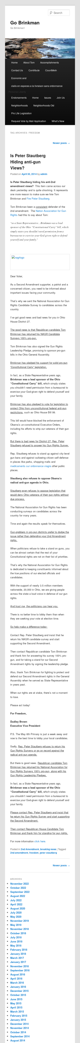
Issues (47, 97)
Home (14, 62)
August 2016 (17, 974)
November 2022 (19, 883)
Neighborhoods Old (43, 105)
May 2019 (15, 925)
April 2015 (16, 1007)
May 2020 (15, 916)
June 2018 (16, 941)
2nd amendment (19, 852)
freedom (34, 852)
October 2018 (18, 933)
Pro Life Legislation (21, 113)
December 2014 (19, 1024)
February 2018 (18, 949)
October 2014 (18, 1032)
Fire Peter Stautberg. (38, 198)
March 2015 (17, 1011)
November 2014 (19, 1028)
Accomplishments (49, 62)
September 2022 (20, 892)
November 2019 (19, 921)
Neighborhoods (19, 105)
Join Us (61, 97)
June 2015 (16, 999)
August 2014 (17, 1040)
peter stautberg (48, 852)
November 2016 (19, 966)
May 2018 (15, 945)
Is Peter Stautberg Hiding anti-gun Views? (28, 161)
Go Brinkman (25, 22)
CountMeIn (51, 70)
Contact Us (17, 70)
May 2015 (15, 1003)
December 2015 (19, 991)
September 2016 (20, 970)
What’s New (58, 121)
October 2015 (18, 995)
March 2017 (17, 958)
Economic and (18, 78)
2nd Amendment (30, 849)
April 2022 (16, 904)
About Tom (29, 62)
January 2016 (18, 987)
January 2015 (18, 1020)
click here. (40, 841)
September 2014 (20, 1036)
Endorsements (19, 97)
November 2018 (19, 929)
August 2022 (17, 896)
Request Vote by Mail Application (28, 121)
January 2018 (18, 954)
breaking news (48, 849)
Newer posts (61, 143)
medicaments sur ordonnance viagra (30, 466)
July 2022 (16, 900)
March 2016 (17, 982)
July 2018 (16, 937)
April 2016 (16, 978)
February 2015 (18, 1015)
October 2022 (18, 888)
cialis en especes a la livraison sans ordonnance (37, 85)
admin (43, 174)
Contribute (34, 70)
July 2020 (16, 912)
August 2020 (17, 908)
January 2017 (18, 962)
